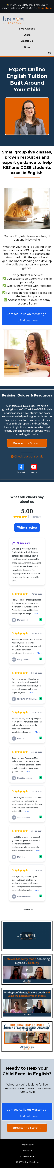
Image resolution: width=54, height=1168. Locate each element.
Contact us (27, 1150)
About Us (27, 40)
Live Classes (27, 28)
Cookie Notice (27, 1156)
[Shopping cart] (49, 53)
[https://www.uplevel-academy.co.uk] (27, 20)
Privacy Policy (27, 1144)
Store (27, 34)
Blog (27, 47)
